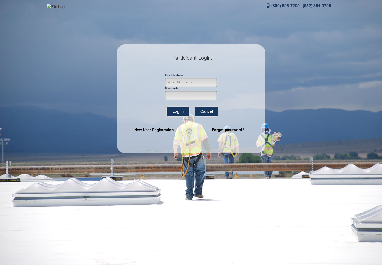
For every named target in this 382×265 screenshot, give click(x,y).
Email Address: (174, 75)
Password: (171, 88)
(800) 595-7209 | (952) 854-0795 (300, 6)
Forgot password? (228, 129)
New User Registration (154, 129)
